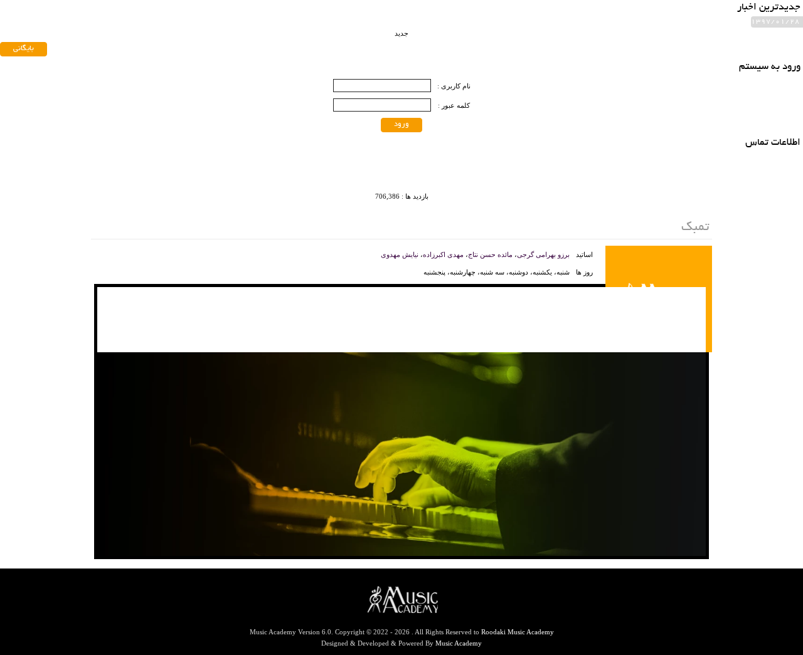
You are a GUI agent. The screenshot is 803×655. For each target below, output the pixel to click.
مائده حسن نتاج (490, 254)
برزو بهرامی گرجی (543, 254)
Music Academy (458, 643)
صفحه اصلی (333, 30)
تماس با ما (159, 30)
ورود (401, 124)
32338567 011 (120, 69)
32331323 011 (186, 69)
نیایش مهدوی (399, 254)
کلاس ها (211, 30)
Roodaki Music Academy (517, 632)
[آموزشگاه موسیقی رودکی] (664, 45)
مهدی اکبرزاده (443, 254)
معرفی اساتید (269, 30)
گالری (111, 30)
